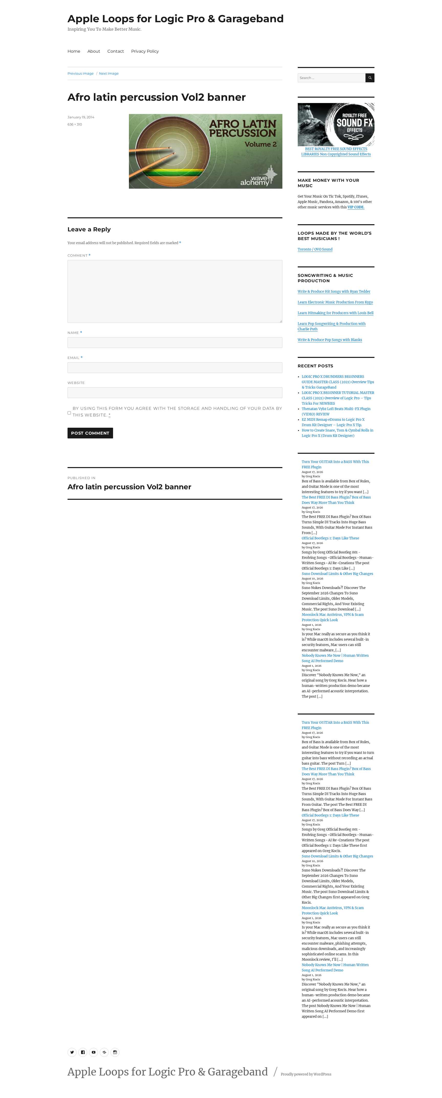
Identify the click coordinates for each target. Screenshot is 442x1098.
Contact (115, 51)
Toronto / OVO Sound (315, 249)
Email (75, 358)
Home (74, 51)
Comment (79, 255)
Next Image (109, 73)
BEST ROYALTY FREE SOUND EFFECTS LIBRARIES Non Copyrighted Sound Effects (336, 151)
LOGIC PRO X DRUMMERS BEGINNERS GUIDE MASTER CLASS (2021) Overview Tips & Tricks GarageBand (338, 382)
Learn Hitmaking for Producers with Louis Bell (335, 313)
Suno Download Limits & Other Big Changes (337, 574)
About (93, 51)
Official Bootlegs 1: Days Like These (330, 538)
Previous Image (81, 73)
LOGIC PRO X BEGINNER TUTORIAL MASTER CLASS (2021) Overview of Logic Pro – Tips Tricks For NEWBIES (338, 398)
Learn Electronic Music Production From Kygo (335, 302)
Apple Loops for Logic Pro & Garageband (176, 18)
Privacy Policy (145, 51)
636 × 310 (75, 124)
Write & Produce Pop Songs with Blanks (330, 340)
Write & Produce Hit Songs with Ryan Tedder (334, 291)
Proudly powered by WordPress (306, 1074)
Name (75, 333)
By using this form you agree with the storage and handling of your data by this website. (177, 411)
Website (76, 383)
